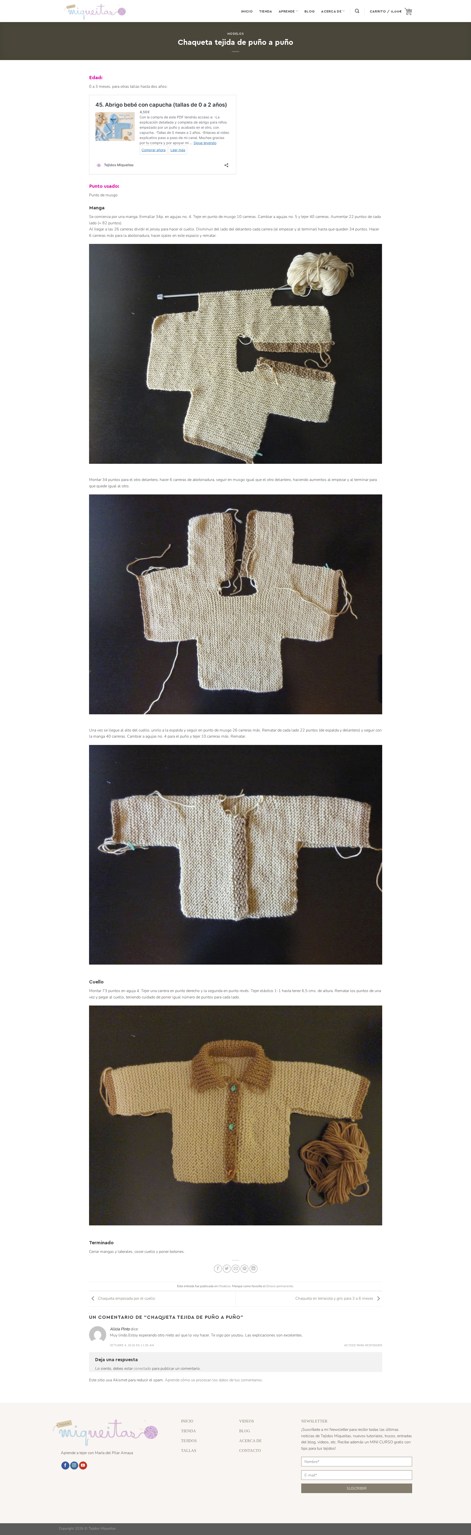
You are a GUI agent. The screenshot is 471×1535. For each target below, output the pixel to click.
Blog (309, 11)
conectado (142, 1368)
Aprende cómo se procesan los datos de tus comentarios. (214, 1380)
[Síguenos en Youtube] (83, 1465)
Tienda (265, 11)
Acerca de (331, 11)
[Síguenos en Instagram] (74, 1465)
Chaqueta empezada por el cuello (126, 1298)
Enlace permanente (279, 1286)
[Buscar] (357, 11)
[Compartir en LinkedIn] (253, 1269)
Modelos (235, 33)
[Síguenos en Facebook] (65, 1465)
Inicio (247, 11)
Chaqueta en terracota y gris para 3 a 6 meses (334, 1298)
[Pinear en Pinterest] (244, 1269)
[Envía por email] (236, 1269)
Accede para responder (363, 1345)
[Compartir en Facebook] (218, 1269)
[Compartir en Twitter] (227, 1269)
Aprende (287, 11)
